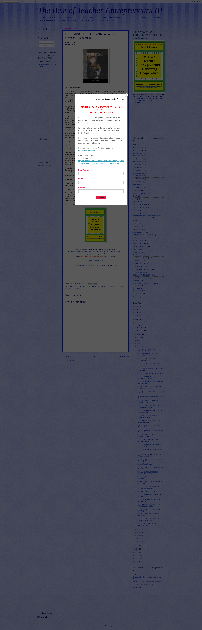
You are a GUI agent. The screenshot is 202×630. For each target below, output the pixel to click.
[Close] (126, 95)
